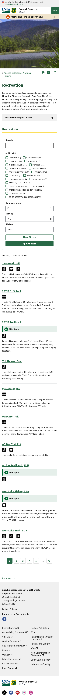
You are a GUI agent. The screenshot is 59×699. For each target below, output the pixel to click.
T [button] (48, 72)
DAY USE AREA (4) (33, 175)
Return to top (8, 578)
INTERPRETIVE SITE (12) (18, 165)
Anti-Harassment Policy (13, 645)
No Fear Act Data (39, 627)
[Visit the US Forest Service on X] (4, 692)
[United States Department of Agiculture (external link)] (6, 10)
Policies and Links (39, 643)
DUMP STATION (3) (40, 179)
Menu (55, 10)
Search (9, 140)
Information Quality (40, 664)
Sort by (9, 213)
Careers (6, 650)
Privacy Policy (9, 663)
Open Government (40, 659)
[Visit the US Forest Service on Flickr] (24, 692)
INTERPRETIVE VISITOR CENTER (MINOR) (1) (25, 190)
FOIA (33, 632)
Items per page (13, 203)
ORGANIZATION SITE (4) (18, 179)
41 (49, 560)
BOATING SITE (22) (35, 161)
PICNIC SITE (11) (39, 165)
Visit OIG (6, 636)
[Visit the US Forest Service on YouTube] (17, 692)
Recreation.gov (9, 627)
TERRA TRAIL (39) (15, 161)
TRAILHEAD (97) (15, 158)
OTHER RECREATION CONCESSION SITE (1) (25, 197)
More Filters (29, 237)
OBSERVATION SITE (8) (17, 168)
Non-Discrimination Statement (40, 654)
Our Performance (10, 641)
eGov (33, 648)
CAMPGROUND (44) (33, 158)
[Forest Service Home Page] (13, 10)
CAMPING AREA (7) (39, 168)
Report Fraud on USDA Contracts (42, 638)
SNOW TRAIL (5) (15, 175)
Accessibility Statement (14, 632)
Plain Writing (8, 668)
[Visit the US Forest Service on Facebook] (11, 692)
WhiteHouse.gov (10, 659)
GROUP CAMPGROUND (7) (19, 172)
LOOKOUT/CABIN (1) (17, 193)
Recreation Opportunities (18, 117)
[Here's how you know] (29, 3)
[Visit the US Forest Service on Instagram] (31, 692)
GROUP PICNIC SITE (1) (18, 186)
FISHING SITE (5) (41, 172)
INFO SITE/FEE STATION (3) (19, 182)
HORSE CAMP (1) (38, 186)
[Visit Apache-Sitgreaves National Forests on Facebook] (4, 619)
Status (9, 224)
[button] (43, 72)
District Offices (9, 609)
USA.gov (6, 654)
